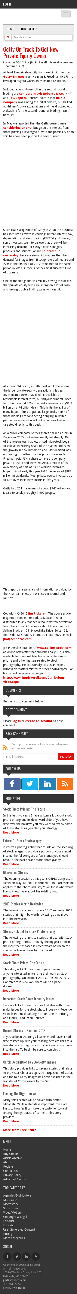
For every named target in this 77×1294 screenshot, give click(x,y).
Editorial (8, 1221)
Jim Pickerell (38, 62)
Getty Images (13, 76)
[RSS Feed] (35, 1256)
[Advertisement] (38, 181)
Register (8, 1166)
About (7, 1162)
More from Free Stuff (19, 1130)
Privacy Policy (12, 1175)
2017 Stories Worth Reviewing (23, 904)
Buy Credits (29, 28)
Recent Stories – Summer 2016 (24, 1030)
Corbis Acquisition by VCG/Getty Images (29, 1062)
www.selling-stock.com (54, 647)
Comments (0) (14, 66)
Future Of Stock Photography (22, 840)
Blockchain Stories (15, 872)
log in (16, 721)
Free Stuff (13, 798)
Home (10, 28)
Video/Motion (12, 1212)
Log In (7, 4)
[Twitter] (17, 1256)
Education (9, 1225)
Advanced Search (14, 1179)
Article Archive (12, 1158)
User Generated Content (19, 1229)
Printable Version (61, 62)
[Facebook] (7, 1256)
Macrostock (10, 1204)
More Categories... (15, 1238)
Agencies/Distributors (17, 1195)
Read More (11, 832)
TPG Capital (17, 98)
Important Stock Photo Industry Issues (28, 998)
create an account (38, 721)
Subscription (11, 1208)
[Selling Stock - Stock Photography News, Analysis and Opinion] (29, 16)
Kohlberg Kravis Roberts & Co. (41, 93)
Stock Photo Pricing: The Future (24, 809)
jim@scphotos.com (17, 639)
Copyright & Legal (15, 1216)
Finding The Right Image (19, 1093)
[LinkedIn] (26, 1256)
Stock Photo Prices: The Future (23, 962)
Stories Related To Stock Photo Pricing (29, 931)
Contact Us (10, 1170)
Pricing (7, 1233)
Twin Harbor (19, 1287)
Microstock (10, 1199)
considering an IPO (17, 127)
